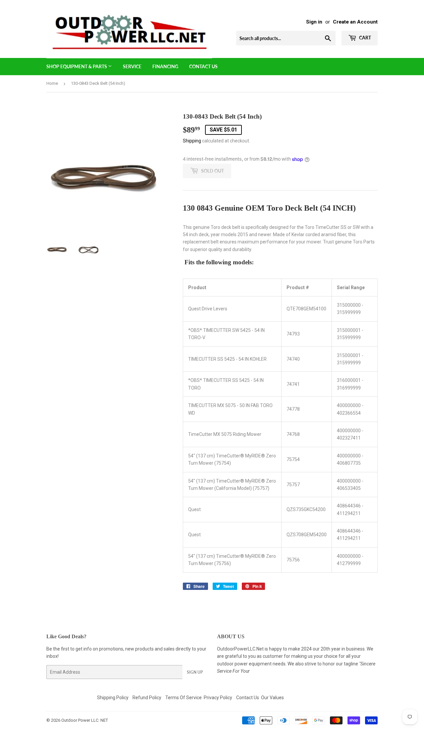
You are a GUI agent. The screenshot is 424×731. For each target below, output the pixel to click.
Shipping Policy (113, 697)
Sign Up (195, 672)
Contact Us (203, 66)
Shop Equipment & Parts (77, 66)
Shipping (192, 140)
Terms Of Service (183, 697)
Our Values (272, 697)
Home (52, 83)
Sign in (314, 22)
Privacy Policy (218, 697)
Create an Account (355, 22)
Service (132, 66)
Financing (165, 66)
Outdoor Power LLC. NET (84, 720)
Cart (364, 37)
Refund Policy (146, 697)
